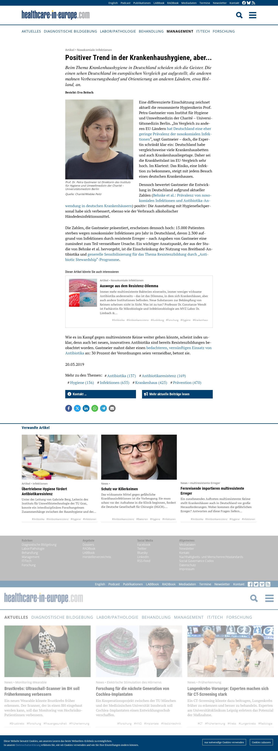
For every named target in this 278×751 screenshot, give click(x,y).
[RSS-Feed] (253, 3)
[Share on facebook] (68, 408)
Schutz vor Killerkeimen (119, 489)
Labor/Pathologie (118, 31)
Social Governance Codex (196, 561)
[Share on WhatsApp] (94, 408)
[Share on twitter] (77, 408)
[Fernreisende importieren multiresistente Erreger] (218, 457)
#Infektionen (89, 519)
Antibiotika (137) (121, 375)
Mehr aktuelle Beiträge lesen (168, 394)
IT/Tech (203, 31)
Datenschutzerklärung (28, 745)
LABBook (159, 3)
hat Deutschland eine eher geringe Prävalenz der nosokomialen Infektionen (175, 134)
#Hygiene (186, 320)
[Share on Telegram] (103, 408)
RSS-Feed (143, 561)
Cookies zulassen (261, 742)
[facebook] (244, 3)
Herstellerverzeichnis (97, 557)
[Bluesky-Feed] (249, 3)
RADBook (173, 3)
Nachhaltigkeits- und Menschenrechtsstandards (211, 557)
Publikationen (142, 3)
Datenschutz (187, 565)
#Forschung (172, 320)
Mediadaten (189, 3)
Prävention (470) (187, 382)
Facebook (143, 544)
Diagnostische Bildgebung (70, 31)
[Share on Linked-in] (86, 408)
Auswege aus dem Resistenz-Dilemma (129, 286)
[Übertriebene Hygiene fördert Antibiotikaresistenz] (59, 457)
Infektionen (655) (114, 382)
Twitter (142, 548)
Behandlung (151, 31)
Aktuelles (31, 31)
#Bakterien (142, 519)
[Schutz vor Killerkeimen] (139, 457)
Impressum (186, 569)
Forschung (224, 31)
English (113, 3)
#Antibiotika (118, 320)
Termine (205, 3)
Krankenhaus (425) (151, 382)
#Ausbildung (157, 320)
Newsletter (220, 3)
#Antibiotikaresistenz (138, 320)
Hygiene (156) (82, 382)
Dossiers (88, 544)
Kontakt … (79, 394)
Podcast (125, 3)
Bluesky (142, 553)
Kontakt (234, 3)
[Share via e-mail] (112, 408)
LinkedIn (143, 557)
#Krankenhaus (200, 320)
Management (180, 31)
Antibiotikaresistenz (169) (164, 375)
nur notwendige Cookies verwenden (224, 742)
